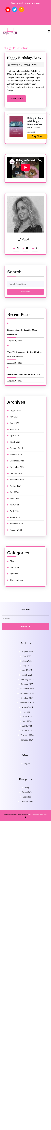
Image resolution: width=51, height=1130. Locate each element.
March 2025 (15, 442)
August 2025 (15, 410)
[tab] (49, 31)
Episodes (14, 574)
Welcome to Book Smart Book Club (23, 374)
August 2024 (15, 486)
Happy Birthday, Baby (24, 58)
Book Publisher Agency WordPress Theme (16, 814)
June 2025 (14, 423)
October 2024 (16, 473)
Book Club (14, 567)
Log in (27, 764)
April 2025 (14, 435)
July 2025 (14, 417)
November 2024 (17, 467)
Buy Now (37, 136)
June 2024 (14, 498)
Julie (33, 65)
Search (14, 272)
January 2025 (16, 454)
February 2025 (16, 448)
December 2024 (17, 461)
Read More (18, 99)
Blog (12, 561)
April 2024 (14, 511)
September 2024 (17, 479)
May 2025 (14, 429)
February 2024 (16, 523)
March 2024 (15, 517)
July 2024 (14, 492)
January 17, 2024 (19, 65)
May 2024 (14, 505)
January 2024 (16, 530)
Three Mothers (16, 580)
